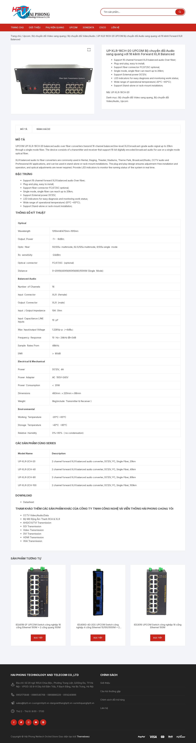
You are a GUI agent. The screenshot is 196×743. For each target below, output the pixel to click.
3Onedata (88, 27)
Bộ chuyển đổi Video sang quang (49, 36)
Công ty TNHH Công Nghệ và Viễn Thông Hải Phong (118, 508)
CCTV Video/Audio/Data (36, 515)
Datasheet (28, 502)
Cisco (102, 27)
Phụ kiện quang (55, 27)
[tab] (24, 129)
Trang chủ (17, 27)
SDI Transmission (32, 526)
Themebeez (83, 736)
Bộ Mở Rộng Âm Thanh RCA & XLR (41, 519)
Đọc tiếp (38, 638)
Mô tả (23, 129)
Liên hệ (115, 27)
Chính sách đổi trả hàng (112, 699)
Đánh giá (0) (43, 129)
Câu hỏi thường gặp (110, 691)
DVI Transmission (32, 533)
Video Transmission (33, 530)
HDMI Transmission (33, 537)
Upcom (73, 27)
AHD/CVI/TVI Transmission (37, 522)
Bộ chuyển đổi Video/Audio (81, 36)
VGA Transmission (32, 541)
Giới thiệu (34, 27)
